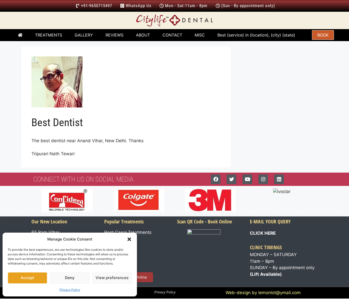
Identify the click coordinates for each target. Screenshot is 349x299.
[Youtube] (247, 179)
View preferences (112, 277)
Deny (70, 277)
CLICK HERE (263, 233)
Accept (27, 277)
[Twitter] (231, 179)
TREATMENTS (48, 35)
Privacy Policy (70, 290)
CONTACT (172, 35)
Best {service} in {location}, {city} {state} (256, 35)
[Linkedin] (279, 179)
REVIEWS (114, 35)
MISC (200, 35)
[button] (129, 239)
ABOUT (143, 35)
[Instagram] (263, 179)
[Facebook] (215, 179)
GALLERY (84, 35)
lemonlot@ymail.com (279, 292)
